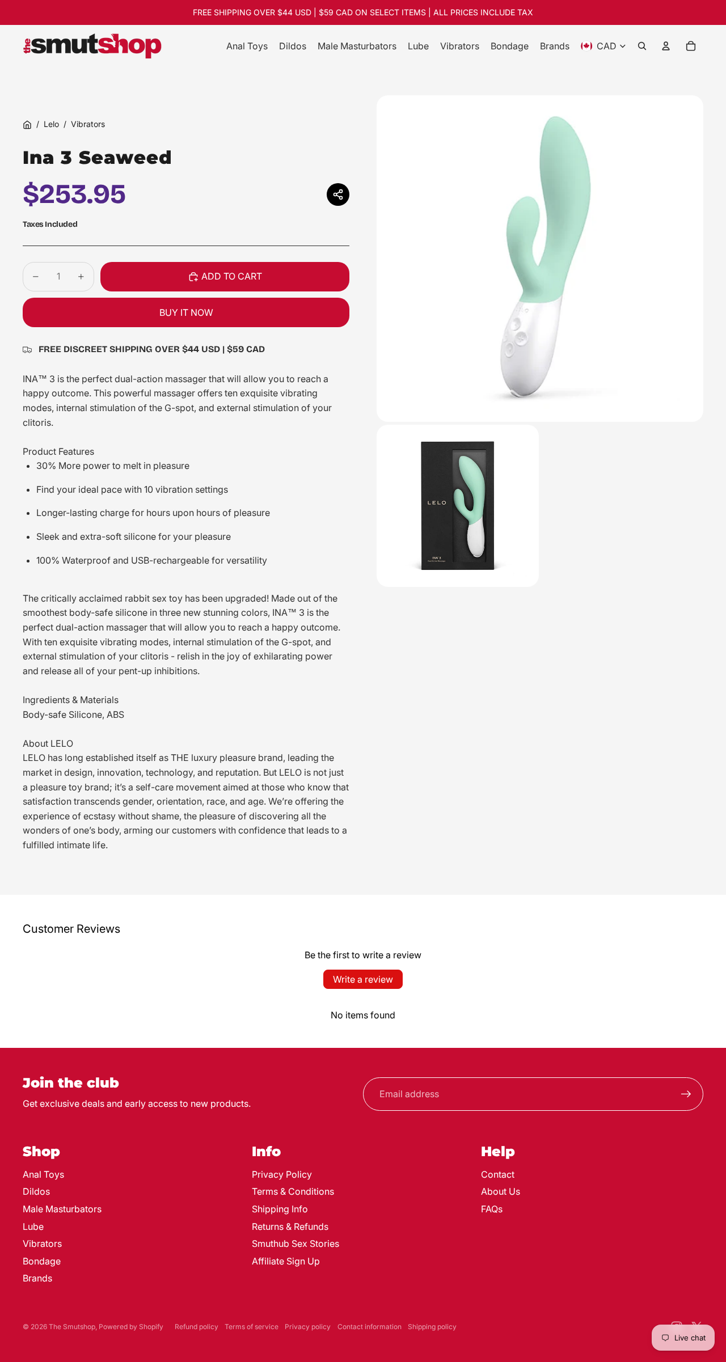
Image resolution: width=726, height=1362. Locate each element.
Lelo (51, 124)
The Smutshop (72, 1326)
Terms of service (251, 1326)
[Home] (27, 124)
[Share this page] (338, 194)
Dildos (36, 1191)
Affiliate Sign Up (286, 1261)
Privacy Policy (282, 1174)
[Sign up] (686, 1094)
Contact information (369, 1326)
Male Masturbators (62, 1209)
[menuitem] (247, 45)
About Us (500, 1191)
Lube (33, 1226)
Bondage (42, 1261)
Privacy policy (308, 1326)
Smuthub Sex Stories (295, 1243)
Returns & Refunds (290, 1226)
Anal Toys (43, 1174)
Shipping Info (280, 1209)
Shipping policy (432, 1326)
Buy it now (186, 312)
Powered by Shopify (131, 1326)
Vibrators (88, 124)
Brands (37, 1278)
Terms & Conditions (293, 1191)
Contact (497, 1174)
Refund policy (196, 1326)
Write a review (363, 979)
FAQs (492, 1209)
